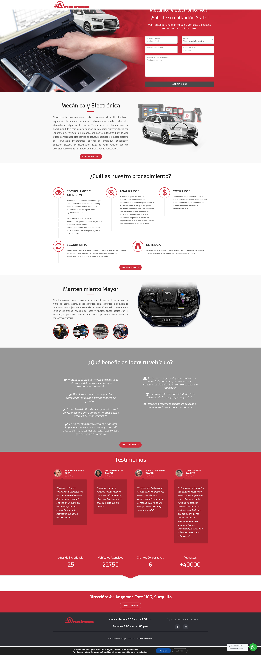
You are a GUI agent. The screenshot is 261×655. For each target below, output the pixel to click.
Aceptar (163, 651)
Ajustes (179, 651)
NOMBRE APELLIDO (153, 38)
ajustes (143, 652)
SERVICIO (186, 38)
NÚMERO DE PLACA (189, 47)
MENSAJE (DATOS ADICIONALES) (158, 57)
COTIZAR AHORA (179, 84)
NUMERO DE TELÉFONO (155, 47)
